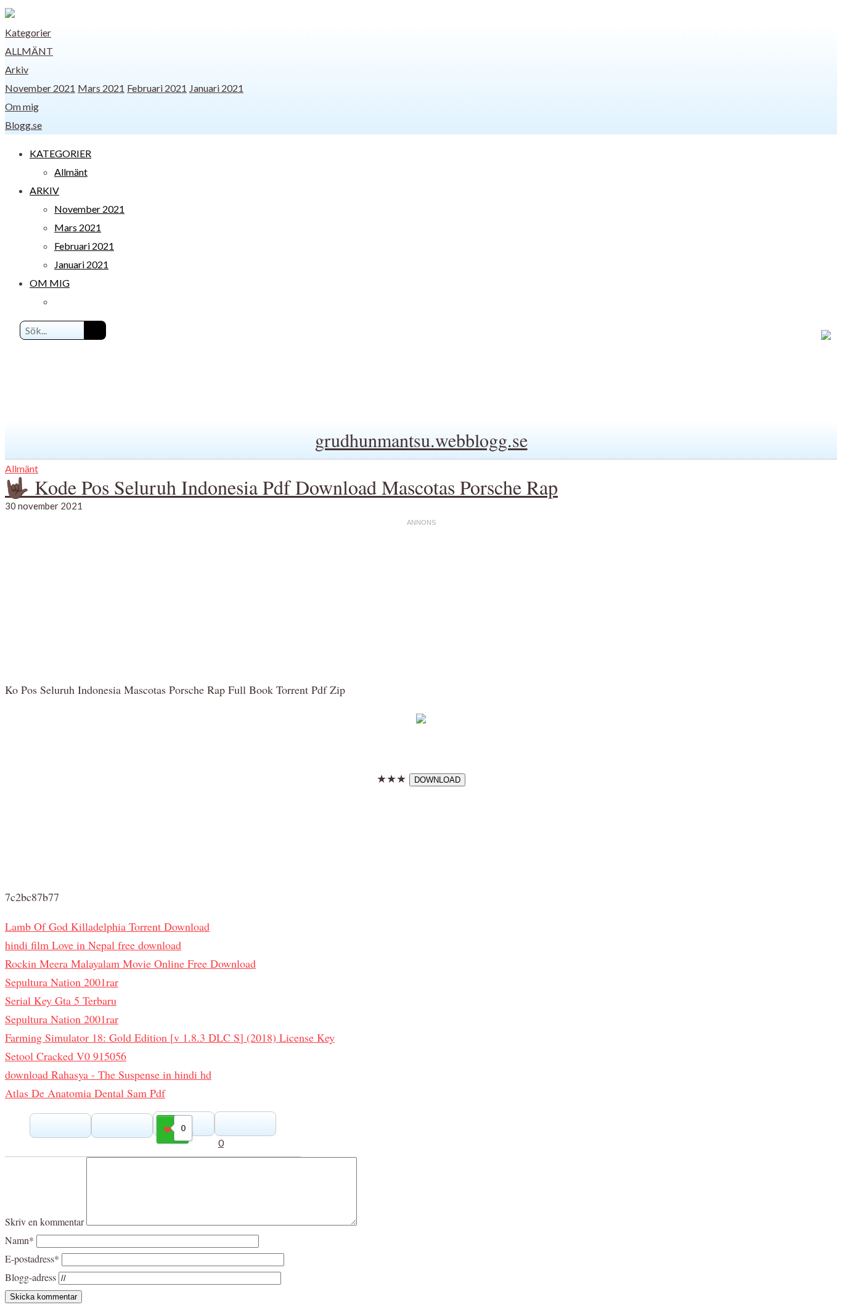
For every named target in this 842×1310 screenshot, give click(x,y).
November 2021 (40, 88)
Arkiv (16, 69)
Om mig (22, 106)
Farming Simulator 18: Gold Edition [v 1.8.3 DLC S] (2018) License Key (170, 1037)
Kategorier (28, 32)
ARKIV (44, 190)
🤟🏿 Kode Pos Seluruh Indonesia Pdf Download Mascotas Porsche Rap (281, 487)
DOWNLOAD (437, 780)
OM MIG (50, 283)
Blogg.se (23, 125)
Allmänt (29, 51)
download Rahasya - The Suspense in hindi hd (108, 1074)
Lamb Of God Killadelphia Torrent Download (107, 926)
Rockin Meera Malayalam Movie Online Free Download (130, 963)
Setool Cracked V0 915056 (65, 1055)
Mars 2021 (101, 88)
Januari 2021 (216, 88)
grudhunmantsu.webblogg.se (421, 439)
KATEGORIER (60, 153)
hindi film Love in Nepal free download (93, 944)
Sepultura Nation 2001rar (61, 981)
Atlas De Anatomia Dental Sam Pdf (85, 1092)
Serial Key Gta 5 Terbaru (60, 1000)
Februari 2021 (157, 88)
